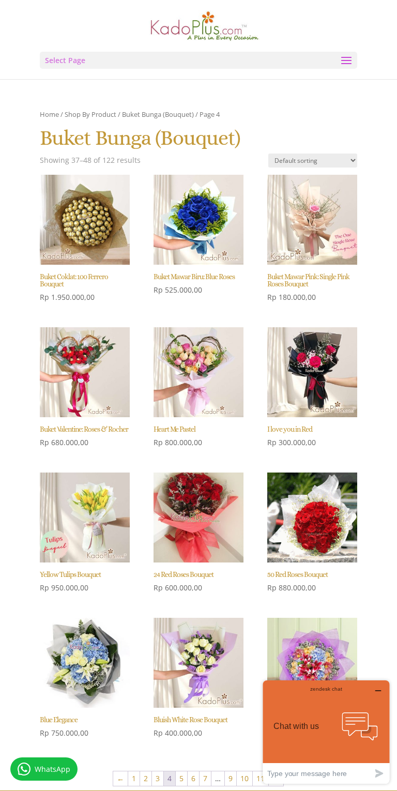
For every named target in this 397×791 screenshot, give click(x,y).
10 (244, 778)
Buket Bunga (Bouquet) (158, 114)
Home (49, 114)
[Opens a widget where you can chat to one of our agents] (326, 731)
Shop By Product (90, 114)
